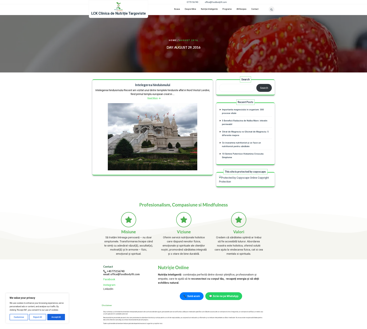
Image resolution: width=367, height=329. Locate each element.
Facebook (109, 279)
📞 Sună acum (192, 296)
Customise (19, 317)
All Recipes (241, 9)
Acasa (177, 9)
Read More (153, 98)
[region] (37, 308)
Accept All (56, 317)
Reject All (37, 317)
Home (173, 40)
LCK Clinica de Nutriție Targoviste (118, 13)
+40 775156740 (115, 271)
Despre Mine (190, 9)
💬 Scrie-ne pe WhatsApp (223, 296)
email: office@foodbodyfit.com (121, 274)
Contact (254, 9)
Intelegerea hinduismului (152, 85)
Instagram (109, 285)
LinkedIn (108, 289)
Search (245, 79)
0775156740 (192, 2)
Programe (227, 9)
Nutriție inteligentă (209, 9)
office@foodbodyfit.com (216, 2)
